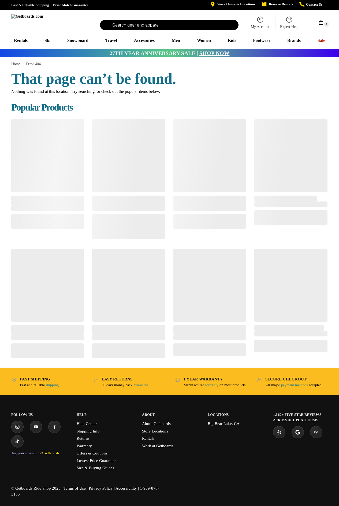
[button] (318, 22)
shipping (52, 385)
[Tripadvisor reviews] (316, 432)
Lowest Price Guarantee (96, 461)
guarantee (140, 385)
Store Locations (155, 431)
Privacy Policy (101, 488)
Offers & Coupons (92, 453)
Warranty (84, 446)
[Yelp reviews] (279, 432)
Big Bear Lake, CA (224, 423)
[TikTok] (17, 441)
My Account (260, 27)
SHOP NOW (214, 53)
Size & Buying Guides (95, 468)
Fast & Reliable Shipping (30, 5)
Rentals (148, 438)
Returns (83, 438)
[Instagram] (17, 427)
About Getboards (156, 423)
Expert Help (289, 27)
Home (15, 64)
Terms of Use (75, 488)
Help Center (87, 423)
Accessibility (126, 488)
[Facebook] (54, 427)
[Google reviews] (298, 432)
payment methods (294, 385)
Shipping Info (88, 431)
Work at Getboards (157, 446)
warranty (211, 385)
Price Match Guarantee (70, 5)
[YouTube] (36, 427)
